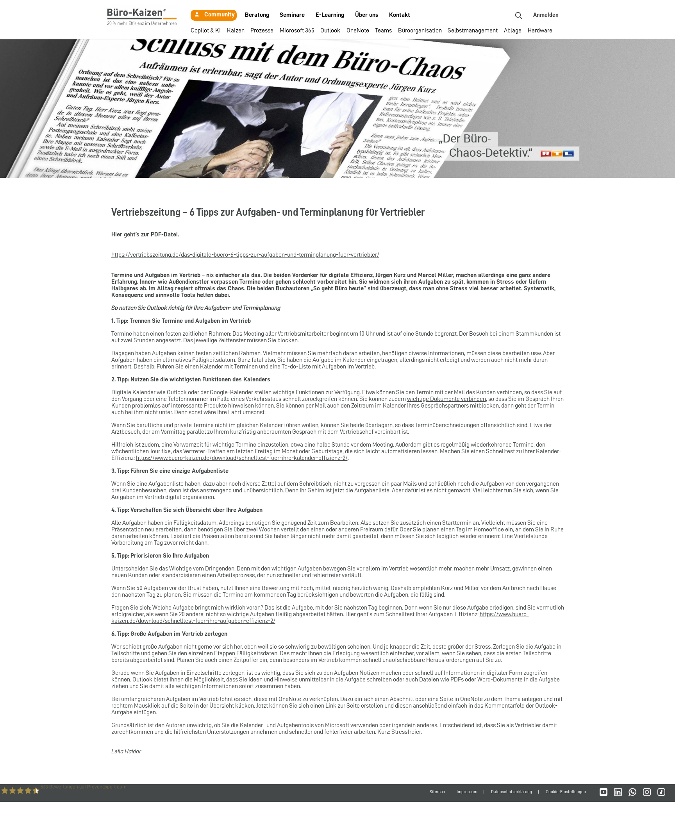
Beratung (257, 15)
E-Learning (330, 15)
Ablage (512, 30)
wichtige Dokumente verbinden (446, 399)
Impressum (467, 792)
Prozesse (261, 30)
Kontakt (399, 15)
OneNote (357, 30)
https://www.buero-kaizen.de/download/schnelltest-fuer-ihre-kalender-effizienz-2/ (242, 458)
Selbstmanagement (473, 30)
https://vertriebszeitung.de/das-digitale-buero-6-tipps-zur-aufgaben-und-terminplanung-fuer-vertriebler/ (245, 255)
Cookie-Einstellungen (566, 792)
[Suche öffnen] (518, 15)
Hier (116, 234)
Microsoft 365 (297, 30)
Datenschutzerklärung (511, 792)
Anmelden (546, 15)
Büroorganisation (420, 30)
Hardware (540, 30)
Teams (383, 30)
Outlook (330, 30)
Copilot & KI (206, 30)
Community (219, 14)
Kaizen (236, 30)
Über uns (367, 15)
